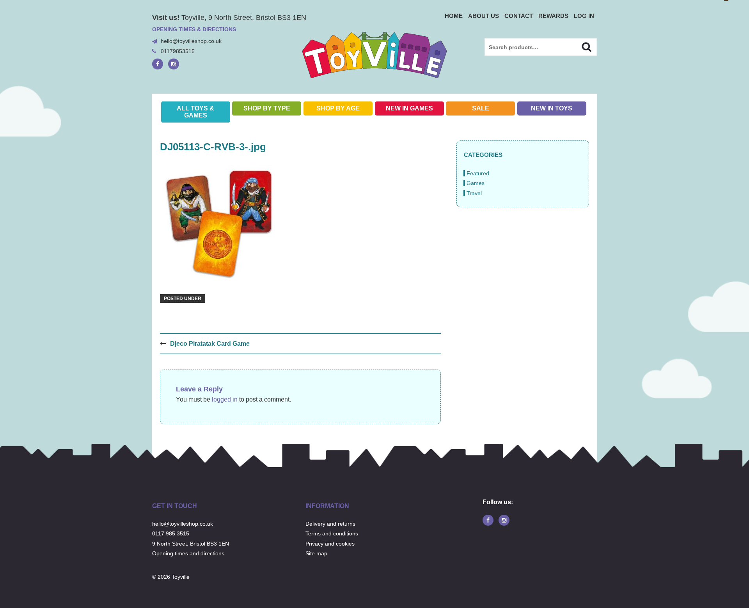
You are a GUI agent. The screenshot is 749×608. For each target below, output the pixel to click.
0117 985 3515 (170, 533)
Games (476, 183)
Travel (474, 193)
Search (580, 46)
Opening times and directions (188, 553)
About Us (483, 15)
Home (454, 15)
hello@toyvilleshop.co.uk (191, 41)
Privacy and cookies (330, 543)
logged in (225, 399)
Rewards (553, 15)
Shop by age (338, 108)
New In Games (409, 108)
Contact (518, 15)
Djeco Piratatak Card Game (210, 343)
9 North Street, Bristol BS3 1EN (190, 543)
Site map (316, 553)
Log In (584, 15)
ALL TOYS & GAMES (195, 112)
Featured (478, 173)
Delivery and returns (330, 524)
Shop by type (266, 108)
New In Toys (551, 108)
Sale (480, 108)
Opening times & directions (194, 29)
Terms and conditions (331, 533)
